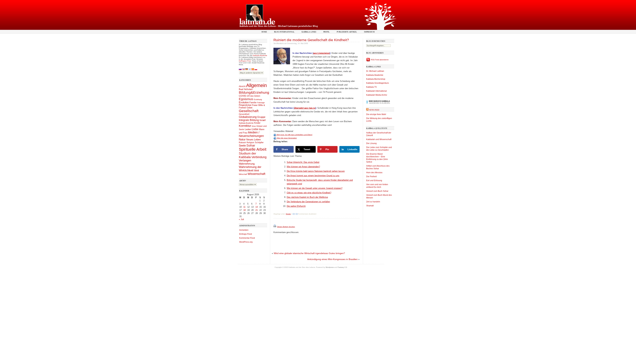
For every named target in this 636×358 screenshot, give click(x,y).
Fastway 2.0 (342, 267)
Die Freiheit (371, 176)
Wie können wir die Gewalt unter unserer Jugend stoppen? (314, 188)
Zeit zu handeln (373, 202)
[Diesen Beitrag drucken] (275, 227)
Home (264, 31)
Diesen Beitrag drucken (286, 227)
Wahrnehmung (247, 163)
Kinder (257, 123)
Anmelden (243, 230)
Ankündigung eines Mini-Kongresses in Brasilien (332, 259)
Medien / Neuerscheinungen (251, 134)
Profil (326, 31)
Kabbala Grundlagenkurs (377, 83)
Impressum (369, 31)
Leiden (248, 129)
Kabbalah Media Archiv (376, 95)
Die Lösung (371, 143)
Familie (252, 102)
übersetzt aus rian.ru (304, 108)
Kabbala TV (371, 87)
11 (244, 207)
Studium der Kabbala (247, 155)
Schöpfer (259, 142)
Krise (254, 126)
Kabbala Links (309, 31)
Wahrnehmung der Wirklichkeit (250, 168)
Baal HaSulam (246, 89)
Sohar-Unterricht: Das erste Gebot (303, 162)
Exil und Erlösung (374, 180)
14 (256, 207)
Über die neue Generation (287, 138)
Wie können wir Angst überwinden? (303, 166)
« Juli (241, 219)
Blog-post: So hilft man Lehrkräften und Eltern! (294, 135)
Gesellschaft (249, 111)
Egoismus (246, 99)
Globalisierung (248, 117)
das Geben (255, 96)
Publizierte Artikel (347, 31)
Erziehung (258, 99)
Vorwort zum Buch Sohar (377, 191)
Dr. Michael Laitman (375, 71)
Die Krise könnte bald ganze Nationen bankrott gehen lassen (316, 171)
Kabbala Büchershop (375, 79)
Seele (242, 145)
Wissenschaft (256, 174)
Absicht (242, 86)
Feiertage (261, 103)
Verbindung (258, 157)
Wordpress (330, 267)
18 (244, 210)
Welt (256, 170)
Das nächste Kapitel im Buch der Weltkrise (307, 197)
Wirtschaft (243, 174)
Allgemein (256, 85)
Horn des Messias (374, 172)
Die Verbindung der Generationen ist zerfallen (308, 201)
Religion (250, 142)
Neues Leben (253, 139)
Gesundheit (244, 114)
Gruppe (261, 117)
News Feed (374, 110)
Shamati (370, 206)
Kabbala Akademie (260, 55)
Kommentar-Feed (247, 238)
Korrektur (245, 125)
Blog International (284, 31)
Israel (262, 120)
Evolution (244, 102)
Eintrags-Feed (245, 234)
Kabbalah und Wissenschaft (378, 139)
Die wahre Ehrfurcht (296, 206)
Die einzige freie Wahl (376, 114)
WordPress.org (246, 242)
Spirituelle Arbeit (252, 149)
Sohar (250, 145)
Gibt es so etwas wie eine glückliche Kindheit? (309, 192)
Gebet (249, 107)
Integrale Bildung (249, 120)
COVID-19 (244, 95)
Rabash (242, 142)
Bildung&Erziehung (254, 92)
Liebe (255, 129)
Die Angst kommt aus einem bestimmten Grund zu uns (313, 175)
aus (321, 53)
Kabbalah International (376, 91)
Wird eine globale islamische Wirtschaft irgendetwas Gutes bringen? (309, 253)
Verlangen (245, 160)
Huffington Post (245, 61)
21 (256, 210)
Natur (242, 139)
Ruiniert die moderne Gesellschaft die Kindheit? (311, 40)
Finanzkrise (245, 105)
